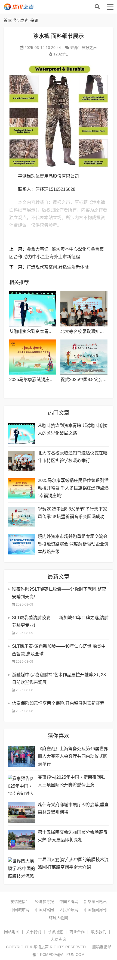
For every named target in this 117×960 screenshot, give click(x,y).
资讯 (34, 20)
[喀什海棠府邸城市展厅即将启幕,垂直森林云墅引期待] (21, 812)
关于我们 (33, 932)
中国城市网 (19, 910)
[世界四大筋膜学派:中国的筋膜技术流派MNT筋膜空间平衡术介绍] (21, 867)
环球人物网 (58, 918)
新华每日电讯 (95, 901)
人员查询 (58, 939)
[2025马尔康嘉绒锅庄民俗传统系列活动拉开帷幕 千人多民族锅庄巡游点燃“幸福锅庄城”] (32, 357)
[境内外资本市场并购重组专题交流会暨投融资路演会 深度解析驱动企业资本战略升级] (21, 544)
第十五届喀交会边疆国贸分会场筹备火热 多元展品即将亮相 (72, 836)
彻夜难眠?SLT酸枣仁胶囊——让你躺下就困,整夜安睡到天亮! (59, 593)
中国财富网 (44, 910)
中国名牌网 (68, 901)
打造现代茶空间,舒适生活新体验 (58, 267)
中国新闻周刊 (95, 910)
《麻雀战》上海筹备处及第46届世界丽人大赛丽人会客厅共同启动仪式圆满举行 (73, 756)
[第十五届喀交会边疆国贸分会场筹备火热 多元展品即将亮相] (21, 840)
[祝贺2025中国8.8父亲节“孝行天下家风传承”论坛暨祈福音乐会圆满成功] (83, 357)
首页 (7, 20)
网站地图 (11, 932)
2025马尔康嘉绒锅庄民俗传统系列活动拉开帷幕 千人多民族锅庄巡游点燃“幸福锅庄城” (73, 488)
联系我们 (98, 932)
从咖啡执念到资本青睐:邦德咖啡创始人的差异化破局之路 (73, 429)
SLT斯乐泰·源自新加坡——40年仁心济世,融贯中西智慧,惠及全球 (59, 650)
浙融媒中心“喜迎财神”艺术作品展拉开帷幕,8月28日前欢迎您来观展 (59, 678)
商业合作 (77, 932)
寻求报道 (55, 932)
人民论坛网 (68, 910)
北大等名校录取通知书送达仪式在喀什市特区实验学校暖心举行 (72, 457)
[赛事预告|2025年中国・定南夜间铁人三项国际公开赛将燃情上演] (21, 785)
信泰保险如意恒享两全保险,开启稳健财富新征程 (58, 703)
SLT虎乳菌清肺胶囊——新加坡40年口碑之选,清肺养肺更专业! (60, 621)
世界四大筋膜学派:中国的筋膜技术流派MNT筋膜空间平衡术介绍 (73, 863)
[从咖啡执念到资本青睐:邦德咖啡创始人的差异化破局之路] (32, 308)
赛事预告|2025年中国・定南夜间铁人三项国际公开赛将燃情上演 (71, 781)
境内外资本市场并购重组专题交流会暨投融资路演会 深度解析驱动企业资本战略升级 (73, 544)
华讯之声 (37, 6)
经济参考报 (44, 901)
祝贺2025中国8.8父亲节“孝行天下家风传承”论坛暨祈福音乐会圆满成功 (72, 513)
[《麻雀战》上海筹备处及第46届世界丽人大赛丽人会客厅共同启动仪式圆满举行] (21, 756)
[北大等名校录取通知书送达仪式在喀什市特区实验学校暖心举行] (83, 308)
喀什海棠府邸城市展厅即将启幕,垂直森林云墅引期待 (73, 808)
